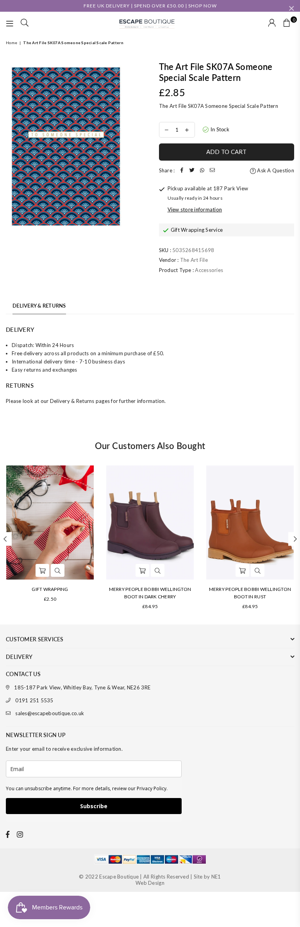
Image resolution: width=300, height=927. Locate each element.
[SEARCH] (24, 23)
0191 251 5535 (34, 700)
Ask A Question (275, 170)
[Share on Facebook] (182, 170)
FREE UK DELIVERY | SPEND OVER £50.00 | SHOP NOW (150, 6)
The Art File (194, 260)
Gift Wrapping (50, 589)
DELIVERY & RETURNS (39, 305)
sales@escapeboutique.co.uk (49, 713)
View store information (195, 209)
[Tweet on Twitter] (192, 170)
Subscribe (93, 806)
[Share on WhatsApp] (202, 170)
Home (11, 42)
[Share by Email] (212, 170)
